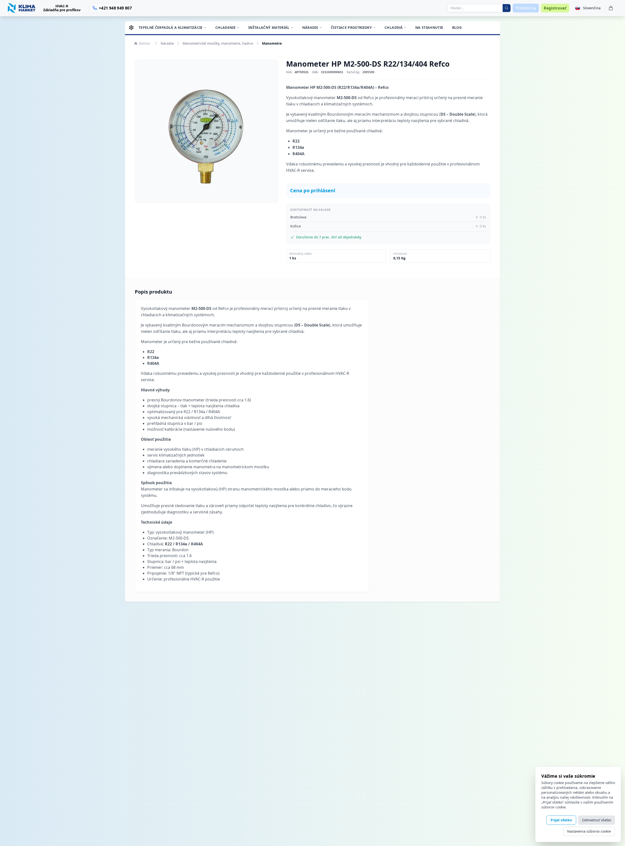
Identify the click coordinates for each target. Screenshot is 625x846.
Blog (457, 27)
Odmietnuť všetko (596, 820)
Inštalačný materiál (269, 27)
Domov (144, 43)
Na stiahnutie (429, 27)
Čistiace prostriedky (351, 27)
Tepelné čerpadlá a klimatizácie (171, 27)
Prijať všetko (561, 820)
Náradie (310, 27)
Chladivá (394, 27)
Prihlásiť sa (526, 8)
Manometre (272, 43)
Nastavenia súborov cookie (589, 831)
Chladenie (225, 27)
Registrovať (555, 8)
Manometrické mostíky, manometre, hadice (218, 43)
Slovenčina (592, 8)
